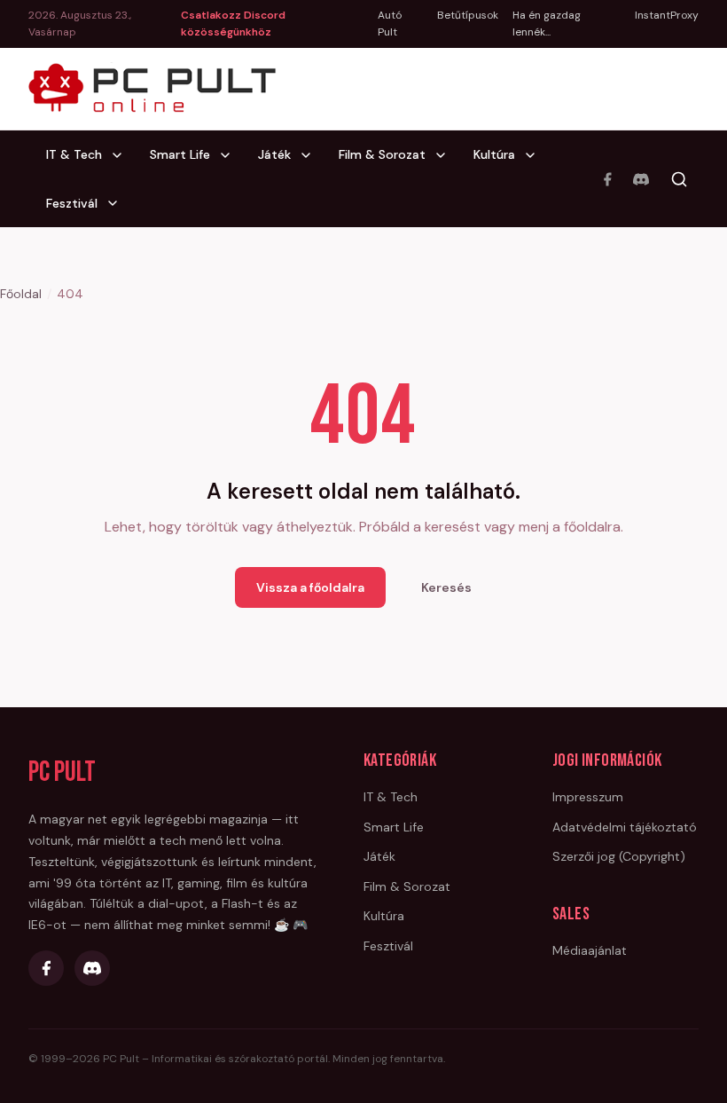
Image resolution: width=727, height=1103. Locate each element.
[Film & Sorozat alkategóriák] (446, 155)
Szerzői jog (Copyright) (618, 856)
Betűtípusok (467, 15)
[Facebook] (607, 179)
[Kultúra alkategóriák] (535, 155)
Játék (274, 154)
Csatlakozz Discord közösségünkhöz (233, 23)
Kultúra (494, 154)
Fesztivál (72, 203)
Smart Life (180, 154)
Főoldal (21, 294)
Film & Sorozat (382, 154)
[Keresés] (679, 179)
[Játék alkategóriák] (311, 155)
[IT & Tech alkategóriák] (122, 155)
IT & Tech (74, 154)
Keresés (446, 587)
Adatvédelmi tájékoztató (624, 827)
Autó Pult (390, 23)
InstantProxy (667, 15)
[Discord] (641, 179)
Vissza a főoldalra (310, 587)
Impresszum (587, 797)
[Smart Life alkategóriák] (230, 155)
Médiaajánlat (589, 950)
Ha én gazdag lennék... (546, 23)
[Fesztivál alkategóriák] (118, 203)
